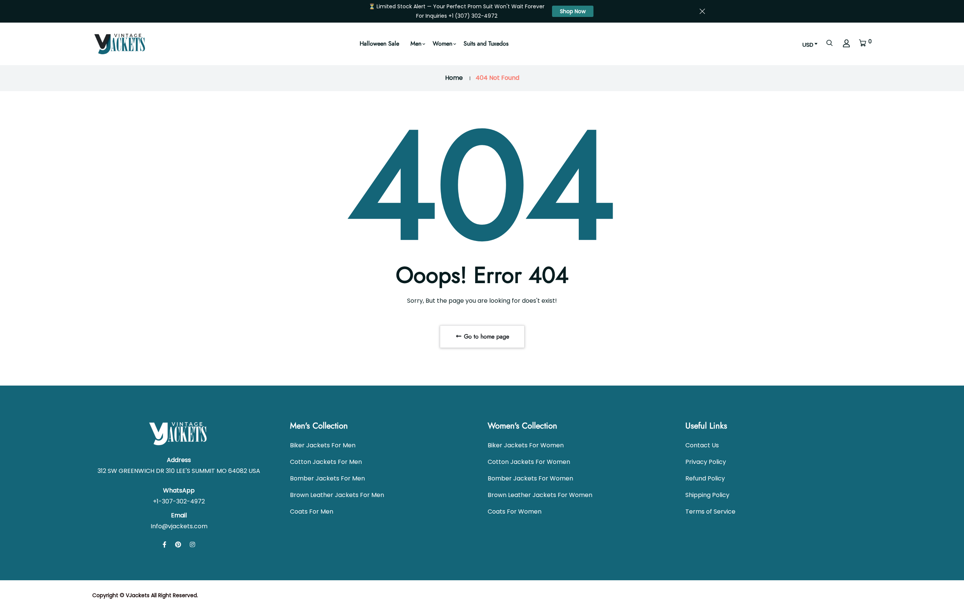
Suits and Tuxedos (486, 43)
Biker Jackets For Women (526, 445)
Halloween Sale (379, 43)
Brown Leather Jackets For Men (337, 495)
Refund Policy (705, 478)
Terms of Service (710, 511)
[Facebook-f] (164, 544)
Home (454, 77)
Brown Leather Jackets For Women (540, 495)
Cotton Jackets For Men (326, 461)
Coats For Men (311, 511)
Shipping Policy (707, 495)
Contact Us (702, 445)
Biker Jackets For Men (322, 445)
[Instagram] (192, 544)
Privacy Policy (705, 461)
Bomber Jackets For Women (530, 478)
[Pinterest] (178, 544)
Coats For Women (514, 511)
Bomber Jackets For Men (327, 478)
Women (442, 43)
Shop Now (573, 11)
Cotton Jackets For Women (529, 461)
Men (415, 43)
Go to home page (485, 336)
